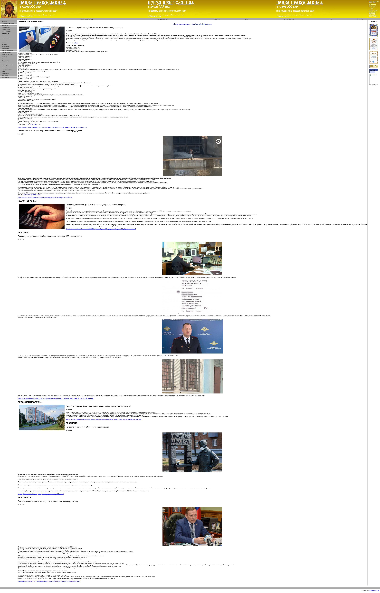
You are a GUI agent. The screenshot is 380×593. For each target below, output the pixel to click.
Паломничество (6, 58)
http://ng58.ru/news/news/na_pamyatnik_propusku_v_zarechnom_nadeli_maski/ (41, 494)
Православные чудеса (7, 54)
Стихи (331, 19)
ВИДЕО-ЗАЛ (217, 19)
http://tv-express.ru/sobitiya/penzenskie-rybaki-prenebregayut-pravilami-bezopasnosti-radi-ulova (45, 197)
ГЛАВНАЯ (4, 21)
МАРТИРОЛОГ (5, 33)
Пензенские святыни (7, 35)
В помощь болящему (7, 69)
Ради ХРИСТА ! (5, 67)
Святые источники (6, 37)
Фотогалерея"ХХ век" (7, 40)
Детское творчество (289, 19)
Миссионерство (6, 60)
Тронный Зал (5, 25)
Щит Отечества (6, 46)
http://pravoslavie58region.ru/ (202, 24)
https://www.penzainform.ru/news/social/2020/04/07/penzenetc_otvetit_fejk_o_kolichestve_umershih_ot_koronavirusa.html (101, 229)
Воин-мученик (5, 48)
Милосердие (5, 62)
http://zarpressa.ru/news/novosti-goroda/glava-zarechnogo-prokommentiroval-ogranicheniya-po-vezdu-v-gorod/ (49, 581)
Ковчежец (4, 56)
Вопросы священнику (7, 50)
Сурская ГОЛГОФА (6, 31)
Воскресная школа (6, 52)
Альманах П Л (5, 73)
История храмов (6, 29)
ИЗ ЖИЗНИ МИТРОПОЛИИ (8, 23)
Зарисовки (4, 44)
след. (35, 124)
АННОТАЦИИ (23, 19)
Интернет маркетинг (374, 590)
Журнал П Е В (5, 77)
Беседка (4, 42)
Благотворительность (7, 65)
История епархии (6, 27)
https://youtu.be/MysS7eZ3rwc (32, 194)
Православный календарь (87, 19)
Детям (246, 19)
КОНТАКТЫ (360, 19)
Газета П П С (5, 75)
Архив (3, 71)
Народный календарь (162, 19)
